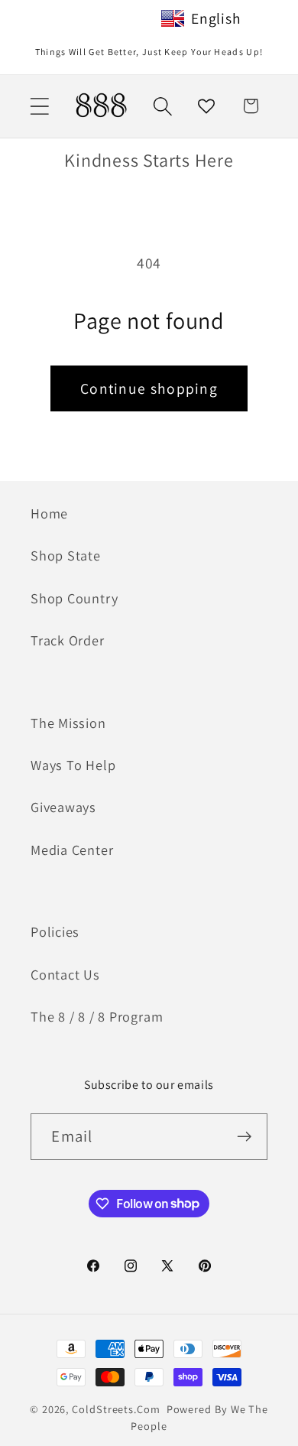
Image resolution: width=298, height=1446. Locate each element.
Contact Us (65, 974)
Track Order (68, 640)
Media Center (72, 849)
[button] (39, 106)
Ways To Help (73, 764)
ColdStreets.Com (116, 1409)
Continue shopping (149, 388)
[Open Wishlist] (206, 106)
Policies (55, 931)
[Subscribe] (245, 1136)
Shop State (66, 555)
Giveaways (63, 807)
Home (49, 513)
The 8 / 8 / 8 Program (97, 1016)
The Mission (68, 722)
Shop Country (74, 598)
